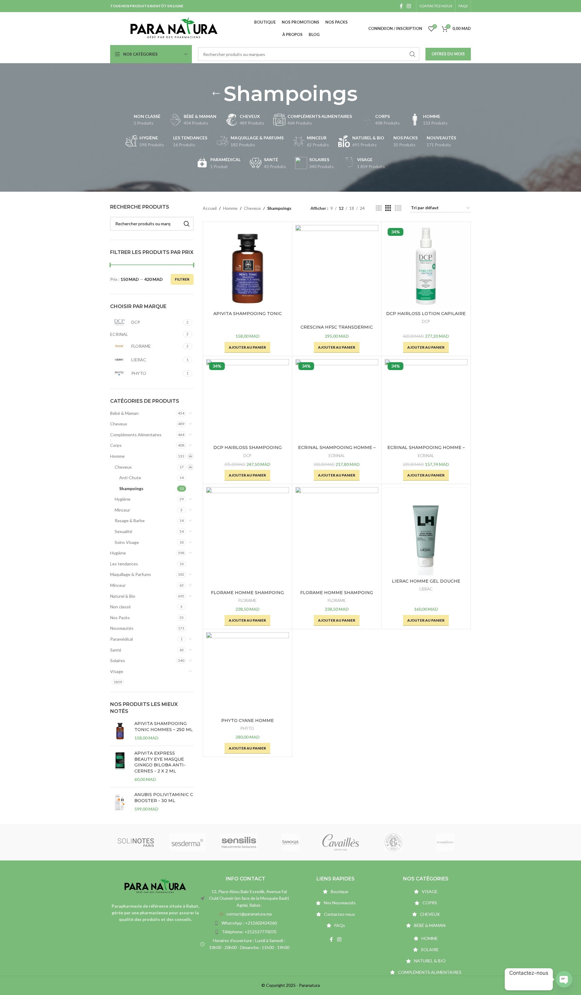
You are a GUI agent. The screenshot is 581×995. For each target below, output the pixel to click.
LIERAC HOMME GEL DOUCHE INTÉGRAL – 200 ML (426, 584)
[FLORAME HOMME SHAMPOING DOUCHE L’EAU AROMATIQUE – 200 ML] (336, 537)
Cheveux (118, 423)
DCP (426, 321)
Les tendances (124, 563)
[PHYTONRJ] (344, 842)
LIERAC (425, 589)
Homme (117, 456)
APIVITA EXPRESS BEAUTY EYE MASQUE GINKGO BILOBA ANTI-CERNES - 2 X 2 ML (159, 762)
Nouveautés (121, 628)
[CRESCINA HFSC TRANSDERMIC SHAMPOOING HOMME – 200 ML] (336, 273)
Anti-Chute (130, 477)
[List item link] (245, 914)
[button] (247, 347)
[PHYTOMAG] (396, 842)
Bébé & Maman (124, 413)
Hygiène (122, 499)
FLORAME (247, 600)
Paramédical (121, 639)
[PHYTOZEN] (293, 842)
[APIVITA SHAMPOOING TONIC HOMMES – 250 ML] (120, 731)
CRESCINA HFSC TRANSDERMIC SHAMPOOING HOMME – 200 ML (337, 330)
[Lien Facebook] (401, 6)
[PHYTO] (447, 842)
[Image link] (155, 885)
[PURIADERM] (138, 842)
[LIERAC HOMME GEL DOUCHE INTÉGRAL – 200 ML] (426, 531)
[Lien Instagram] (409, 6)
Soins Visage (127, 542)
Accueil (210, 208)
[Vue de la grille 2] (379, 208)
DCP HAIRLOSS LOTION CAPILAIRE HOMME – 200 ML (426, 316)
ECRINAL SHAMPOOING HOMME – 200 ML (337, 450)
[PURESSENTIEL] (190, 842)
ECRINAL (337, 455)
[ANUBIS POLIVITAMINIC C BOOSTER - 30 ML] (120, 802)
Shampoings (131, 488)
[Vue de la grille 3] (388, 208)
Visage (116, 671)
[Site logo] (174, 28)
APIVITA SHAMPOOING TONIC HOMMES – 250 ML (163, 726)
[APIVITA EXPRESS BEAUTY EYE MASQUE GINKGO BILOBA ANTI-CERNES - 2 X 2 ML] (120, 766)
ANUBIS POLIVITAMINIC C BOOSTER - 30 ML (163, 797)
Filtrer (182, 279)
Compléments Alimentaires (136, 434)
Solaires (117, 660)
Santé (115, 649)
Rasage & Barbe (130, 520)
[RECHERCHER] (412, 54)
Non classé (120, 606)
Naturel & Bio (122, 596)
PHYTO (247, 728)
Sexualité (123, 531)
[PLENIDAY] (241, 842)
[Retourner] (216, 94)
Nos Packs (120, 617)
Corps (116, 445)
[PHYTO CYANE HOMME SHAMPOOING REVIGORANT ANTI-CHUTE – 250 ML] (247, 673)
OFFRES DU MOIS (448, 53)
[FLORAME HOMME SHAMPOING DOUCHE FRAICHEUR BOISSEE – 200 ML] (247, 537)
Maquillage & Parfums (130, 574)
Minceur (122, 509)
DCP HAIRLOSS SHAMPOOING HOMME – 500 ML (247, 450)
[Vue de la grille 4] (398, 208)
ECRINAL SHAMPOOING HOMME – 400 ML (426, 450)
